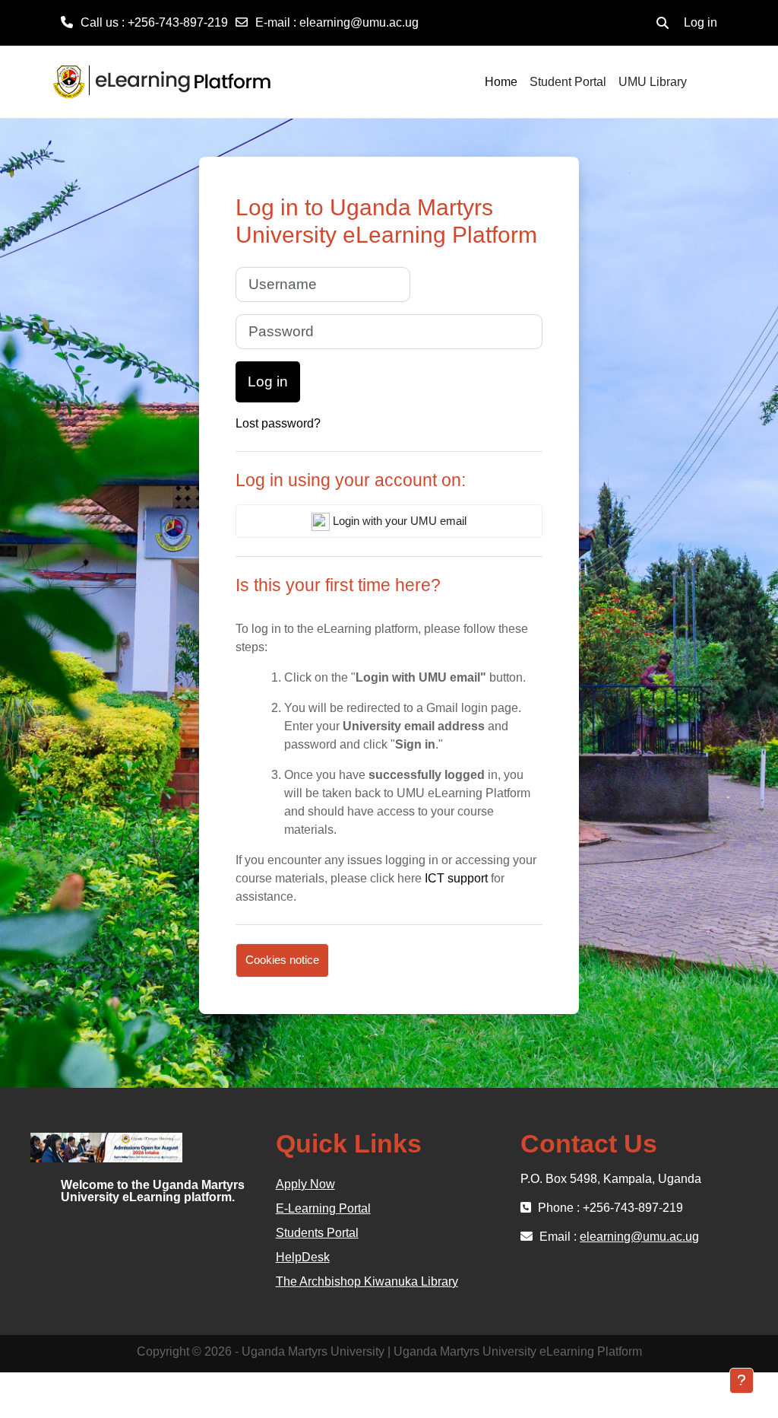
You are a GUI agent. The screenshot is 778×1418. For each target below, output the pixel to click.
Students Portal (317, 1232)
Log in (700, 22)
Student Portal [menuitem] (568, 81)
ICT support (456, 878)
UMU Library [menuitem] (652, 81)
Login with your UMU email (398, 520)
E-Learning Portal (323, 1208)
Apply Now (305, 1184)
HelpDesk (303, 1257)
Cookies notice (282, 959)
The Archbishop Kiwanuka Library (367, 1281)
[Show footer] (741, 1381)
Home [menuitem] (501, 81)
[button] (662, 23)
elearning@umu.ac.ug (359, 22)
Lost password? (278, 423)
